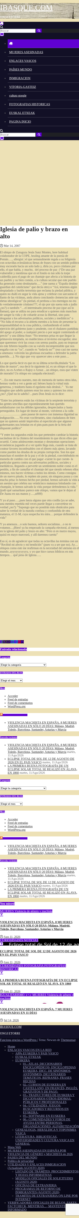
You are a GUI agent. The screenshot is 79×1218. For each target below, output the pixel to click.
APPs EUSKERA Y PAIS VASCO (36, 1053)
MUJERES (7, 911)
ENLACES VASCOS (22, 60)
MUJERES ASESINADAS (26, 52)
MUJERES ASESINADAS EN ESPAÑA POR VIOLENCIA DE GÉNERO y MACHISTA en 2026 (40, 1152)
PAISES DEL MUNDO (22, 1157)
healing (35, 255)
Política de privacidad (21, 1161)
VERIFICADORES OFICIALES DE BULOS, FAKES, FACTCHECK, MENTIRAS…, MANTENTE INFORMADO (42, 1206)
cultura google (17, 95)
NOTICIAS (31, 940)
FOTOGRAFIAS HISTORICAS (29, 104)
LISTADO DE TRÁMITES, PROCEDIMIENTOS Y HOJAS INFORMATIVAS (47, 1173)
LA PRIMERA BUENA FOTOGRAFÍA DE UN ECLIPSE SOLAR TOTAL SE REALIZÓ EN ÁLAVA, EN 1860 (42, 769)
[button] (1, 27)
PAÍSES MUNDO (20, 69)
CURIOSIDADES (12, 940)
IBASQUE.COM (26, 7)
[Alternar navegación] (5, 24)
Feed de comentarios (20, 703)
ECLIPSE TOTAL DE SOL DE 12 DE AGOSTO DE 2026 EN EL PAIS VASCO (41, 760)
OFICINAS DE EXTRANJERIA (36, 1185)
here (55, 252)
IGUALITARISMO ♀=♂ (16, 994)
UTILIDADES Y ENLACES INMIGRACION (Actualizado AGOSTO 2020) (37, 1166)
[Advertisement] (39, 182)
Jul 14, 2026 (11, 1020)
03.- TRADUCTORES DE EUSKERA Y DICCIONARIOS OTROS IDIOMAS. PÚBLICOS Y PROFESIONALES (49, 1098)
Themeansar (68, 1040)
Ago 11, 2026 (12, 936)
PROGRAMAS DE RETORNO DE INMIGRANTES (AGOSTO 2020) (38, 1190)
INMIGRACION (19, 78)
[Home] (43, 43)
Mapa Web (14, 1147)
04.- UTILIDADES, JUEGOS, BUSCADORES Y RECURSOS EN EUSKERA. (46, 1109)
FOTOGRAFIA (34, 965)
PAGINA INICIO (20, 121)
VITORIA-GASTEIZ (22, 87)
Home (11, 1046)
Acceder (13, 696)
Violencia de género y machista (33, 911)
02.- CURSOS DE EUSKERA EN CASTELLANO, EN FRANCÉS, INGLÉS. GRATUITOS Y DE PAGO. (50, 1088)
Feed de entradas (18, 699)
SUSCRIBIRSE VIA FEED (15, 715)
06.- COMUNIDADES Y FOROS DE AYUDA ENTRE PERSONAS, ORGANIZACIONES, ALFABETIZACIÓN (51, 1123)
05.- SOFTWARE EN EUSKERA (44, 1116)
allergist (18, 259)
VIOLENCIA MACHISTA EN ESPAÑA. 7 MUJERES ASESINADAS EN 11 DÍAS (36, 1011)
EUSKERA (22, 1060)
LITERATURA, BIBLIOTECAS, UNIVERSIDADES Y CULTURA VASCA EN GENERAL (44, 1140)
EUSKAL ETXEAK (22, 113)
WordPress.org (17, 706)
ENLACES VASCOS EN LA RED (30, 1050)
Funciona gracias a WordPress (18, 1040)
